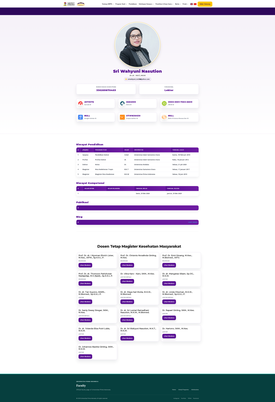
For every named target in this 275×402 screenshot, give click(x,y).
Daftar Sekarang (205, 4)
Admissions (195, 389)
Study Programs (183, 389)
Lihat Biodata (85, 265)
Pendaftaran (133, 4)
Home (174, 389)
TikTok (189, 398)
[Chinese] (195, 4)
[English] (191, 4)
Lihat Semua (192, 222)
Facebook (196, 398)
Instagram (176, 398)
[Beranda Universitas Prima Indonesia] (78, 4)
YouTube (183, 398)
